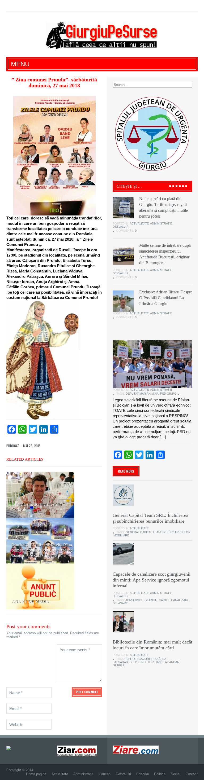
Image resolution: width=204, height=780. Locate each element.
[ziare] (77, 751)
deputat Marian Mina (142, 393)
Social (175, 774)
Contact (192, 774)
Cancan (104, 774)
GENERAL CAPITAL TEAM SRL (146, 532)
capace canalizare (174, 600)
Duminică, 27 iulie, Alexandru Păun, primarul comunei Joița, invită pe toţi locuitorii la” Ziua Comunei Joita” (42, 550)
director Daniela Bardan (158, 662)
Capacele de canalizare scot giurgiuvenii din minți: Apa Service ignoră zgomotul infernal (151, 579)
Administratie (161, 223)
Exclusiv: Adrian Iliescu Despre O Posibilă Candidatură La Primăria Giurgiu (165, 298)
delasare (120, 603)
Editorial (142, 774)
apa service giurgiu (141, 600)
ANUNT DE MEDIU (30, 601)
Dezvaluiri (121, 226)
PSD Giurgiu (170, 393)
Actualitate (139, 223)
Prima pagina (36, 774)
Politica (159, 774)
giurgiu (119, 665)
